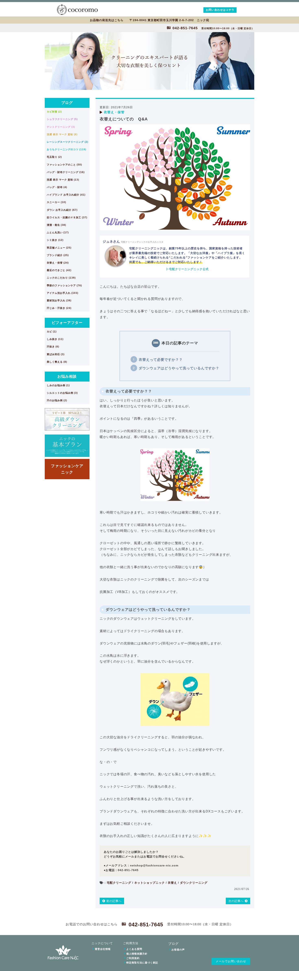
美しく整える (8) (57, 361)
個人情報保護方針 (136, 953)
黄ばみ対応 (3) (55, 354)
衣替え (172, 882)
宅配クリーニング (119, 882)
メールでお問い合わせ (231, 961)
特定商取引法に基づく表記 (142, 962)
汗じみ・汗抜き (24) (59, 308)
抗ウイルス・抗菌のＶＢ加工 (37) (67, 217)
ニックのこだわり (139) (61, 277)
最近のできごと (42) (59, 270)
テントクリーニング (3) (61, 126)
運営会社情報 (103, 949)
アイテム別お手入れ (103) (62, 293)
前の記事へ (113, 901)
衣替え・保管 (114, 112)
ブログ (67, 103)
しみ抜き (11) (55, 339)
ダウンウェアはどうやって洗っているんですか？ (179, 368)
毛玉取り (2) (54, 157)
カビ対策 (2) (54, 111)
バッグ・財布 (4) (57, 187)
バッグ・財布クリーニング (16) (66, 172)
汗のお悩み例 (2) (57, 400)
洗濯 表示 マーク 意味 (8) (62, 134)
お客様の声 (178, 949)
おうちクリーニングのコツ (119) (66, 149)
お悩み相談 (67, 376)
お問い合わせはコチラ (220, 9)
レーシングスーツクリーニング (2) (67, 142)
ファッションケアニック (67, 469)
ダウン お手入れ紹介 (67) (62, 210)
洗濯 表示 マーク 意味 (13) (63, 179)
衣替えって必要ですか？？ (161, 360)
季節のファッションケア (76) (64, 285)
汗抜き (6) (53, 346)
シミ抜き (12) (55, 240)
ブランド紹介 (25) (58, 255)
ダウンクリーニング (193, 882)
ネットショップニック (149, 882)
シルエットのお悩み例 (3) (62, 392)
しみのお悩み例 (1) (58, 385)
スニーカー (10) (56, 202)
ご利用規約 (133, 958)
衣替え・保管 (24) (58, 262)
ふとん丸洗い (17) (58, 232)
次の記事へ (236, 901)
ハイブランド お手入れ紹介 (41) (66, 194)
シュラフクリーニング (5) (62, 119)
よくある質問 (134, 949)
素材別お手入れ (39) (59, 300)
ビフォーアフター (67, 323)
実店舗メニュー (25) (59, 247)
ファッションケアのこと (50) (64, 164)
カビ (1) (52, 331)
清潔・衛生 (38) (56, 225)
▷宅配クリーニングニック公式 (187, 269)
